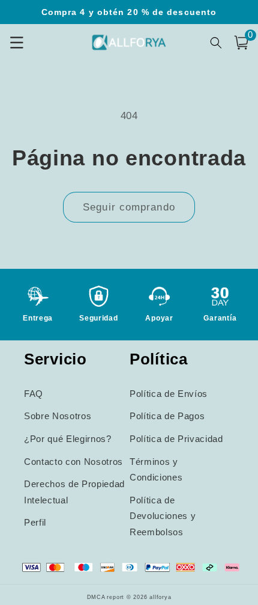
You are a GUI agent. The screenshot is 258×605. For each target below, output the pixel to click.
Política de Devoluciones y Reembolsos (163, 516)
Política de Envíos (169, 393)
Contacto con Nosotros (73, 461)
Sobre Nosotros (57, 416)
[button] (241, 42)
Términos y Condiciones (156, 469)
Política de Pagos (167, 416)
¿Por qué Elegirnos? (68, 439)
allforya (160, 597)
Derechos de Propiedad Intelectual (74, 492)
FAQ (33, 393)
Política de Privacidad (176, 439)
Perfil (35, 522)
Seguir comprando (129, 206)
